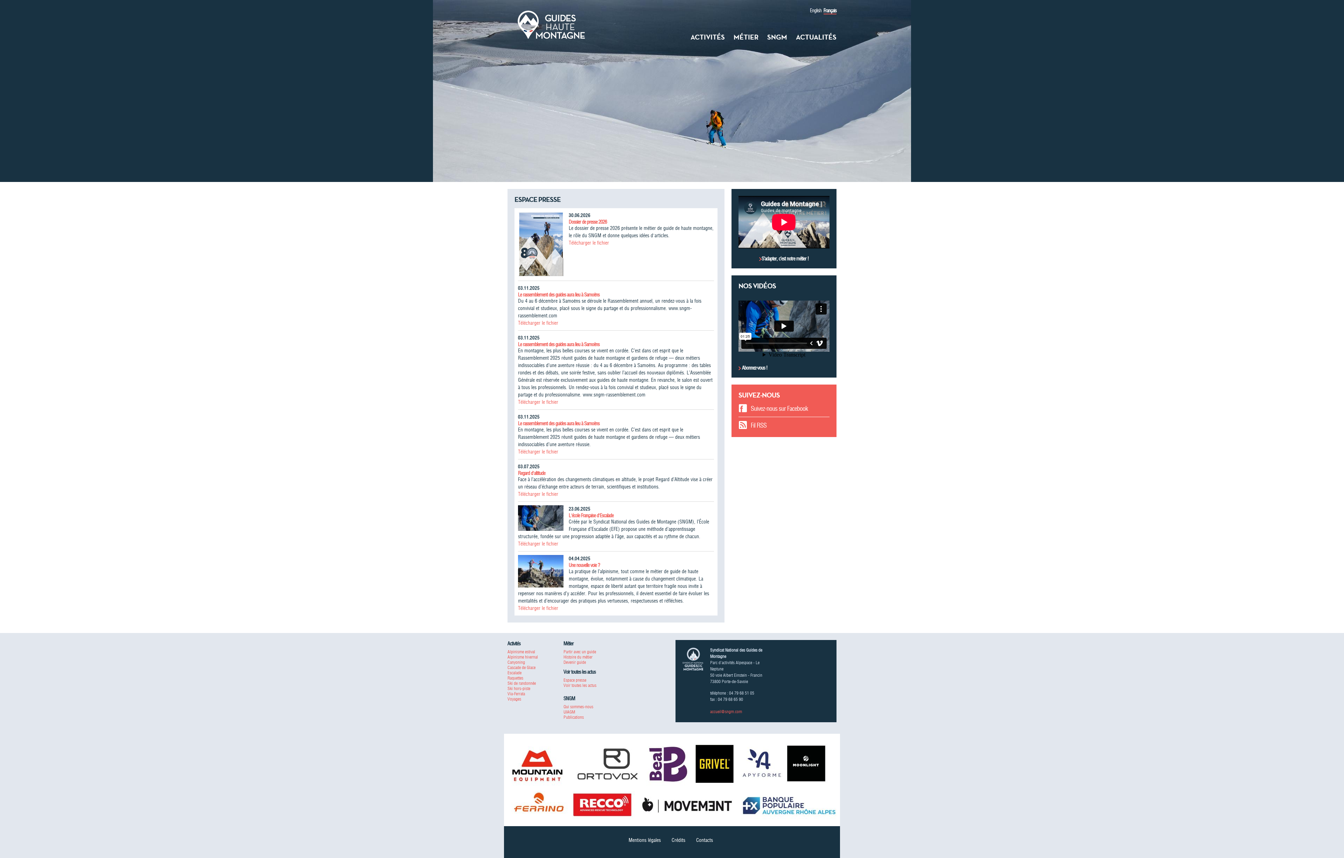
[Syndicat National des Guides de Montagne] (551, 24)
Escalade (514, 672)
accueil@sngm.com (726, 711)
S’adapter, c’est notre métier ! (785, 258)
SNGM (777, 37)
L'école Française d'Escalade (591, 515)
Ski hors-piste (518, 688)
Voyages (514, 699)
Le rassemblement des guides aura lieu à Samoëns (559, 294)
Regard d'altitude (531, 473)
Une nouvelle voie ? (584, 565)
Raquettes (515, 678)
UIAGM (569, 712)
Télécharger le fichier (589, 243)
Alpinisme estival (521, 651)
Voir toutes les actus (580, 685)
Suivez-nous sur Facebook (779, 409)
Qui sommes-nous (578, 706)
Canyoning (516, 662)
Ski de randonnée (521, 683)
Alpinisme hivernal (522, 657)
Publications (574, 717)
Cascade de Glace (521, 667)
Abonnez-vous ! (754, 368)
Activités (708, 37)
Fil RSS (758, 425)
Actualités (816, 37)
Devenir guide (575, 662)
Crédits (678, 840)
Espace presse (575, 680)
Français (830, 10)
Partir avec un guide (580, 651)
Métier (746, 37)
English (815, 10)
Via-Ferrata (516, 693)
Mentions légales (645, 840)
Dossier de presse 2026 (588, 222)
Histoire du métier (578, 657)
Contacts (704, 840)
